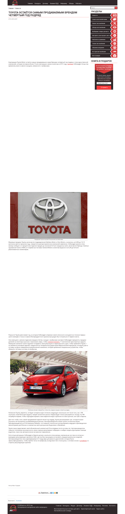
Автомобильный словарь (62, 511)
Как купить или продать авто (101, 35)
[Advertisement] (104, 118)
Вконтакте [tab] (11, 500)
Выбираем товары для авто (100, 31)
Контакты (112, 505)
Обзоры (71, 3)
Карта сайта (100, 509)
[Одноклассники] (55, 492)
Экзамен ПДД (54, 3)
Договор (45, 3)
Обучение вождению (98, 47)
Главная (30, 3)
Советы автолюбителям (99, 19)
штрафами (83, 441)
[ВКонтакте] (51, 492)
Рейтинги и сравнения (98, 39)
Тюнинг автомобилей (98, 43)
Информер (64, 3)
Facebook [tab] (19, 500)
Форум (73, 505)
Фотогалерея (96, 55)
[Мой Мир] (57, 492)
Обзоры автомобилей (98, 27)
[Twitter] (53, 492)
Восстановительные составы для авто (67, 509)
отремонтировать (54, 342)
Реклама (105, 505)
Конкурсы (38, 3)
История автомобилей (99, 51)
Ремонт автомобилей (98, 23)
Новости (95, 15)
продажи (70, 64)
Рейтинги (78, 3)
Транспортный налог (88, 509)
